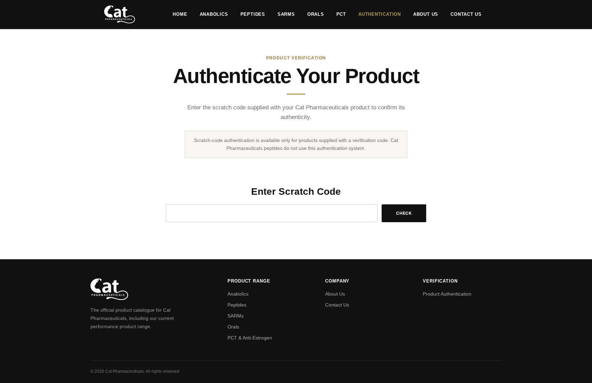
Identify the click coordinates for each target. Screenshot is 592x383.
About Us (425, 14)
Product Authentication (447, 294)
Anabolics (214, 14)
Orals (315, 14)
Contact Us (466, 14)
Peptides (253, 14)
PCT (341, 14)
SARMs (286, 14)
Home (180, 14)
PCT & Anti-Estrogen (249, 337)
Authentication (379, 14)
